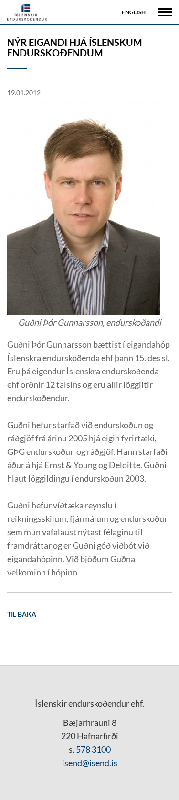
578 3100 (93, 749)
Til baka (21, 614)
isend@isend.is (89, 762)
